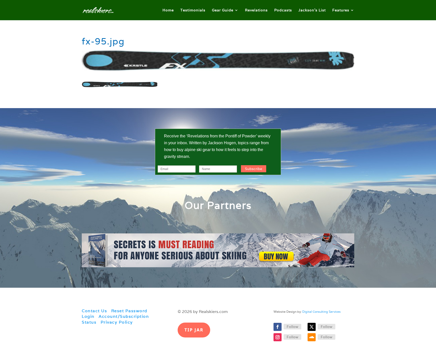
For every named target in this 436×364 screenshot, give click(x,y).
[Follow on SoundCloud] (312, 337)
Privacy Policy (117, 322)
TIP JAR (193, 330)
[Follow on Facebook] (278, 327)
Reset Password (129, 310)
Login (88, 316)
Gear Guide (222, 10)
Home (168, 10)
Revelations (256, 10)
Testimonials (192, 10)
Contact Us (94, 310)
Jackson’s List (312, 10)
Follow (292, 326)
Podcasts (283, 10)
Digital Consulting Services (321, 311)
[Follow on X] (312, 327)
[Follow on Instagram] (278, 337)
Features (340, 10)
